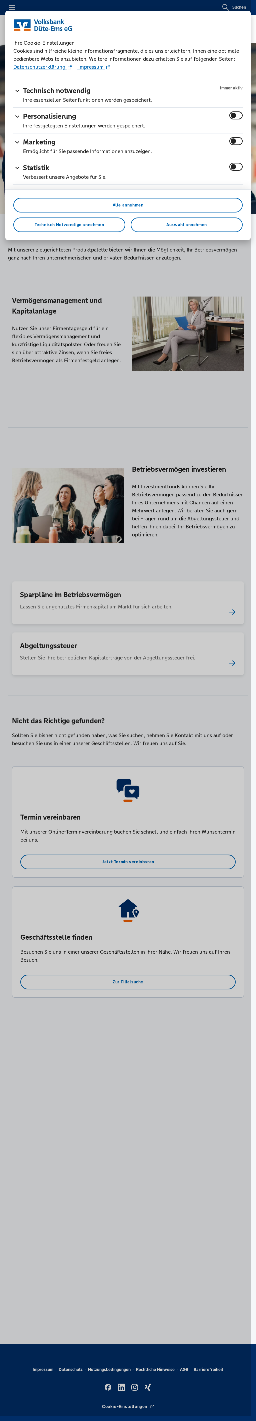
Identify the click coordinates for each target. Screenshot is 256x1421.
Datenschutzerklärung (40, 67)
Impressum (91, 67)
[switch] (236, 115)
